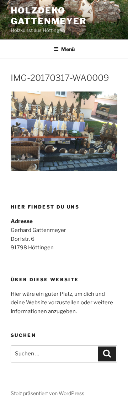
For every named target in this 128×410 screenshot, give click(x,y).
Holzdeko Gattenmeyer (49, 15)
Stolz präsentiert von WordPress (47, 393)
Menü (68, 49)
